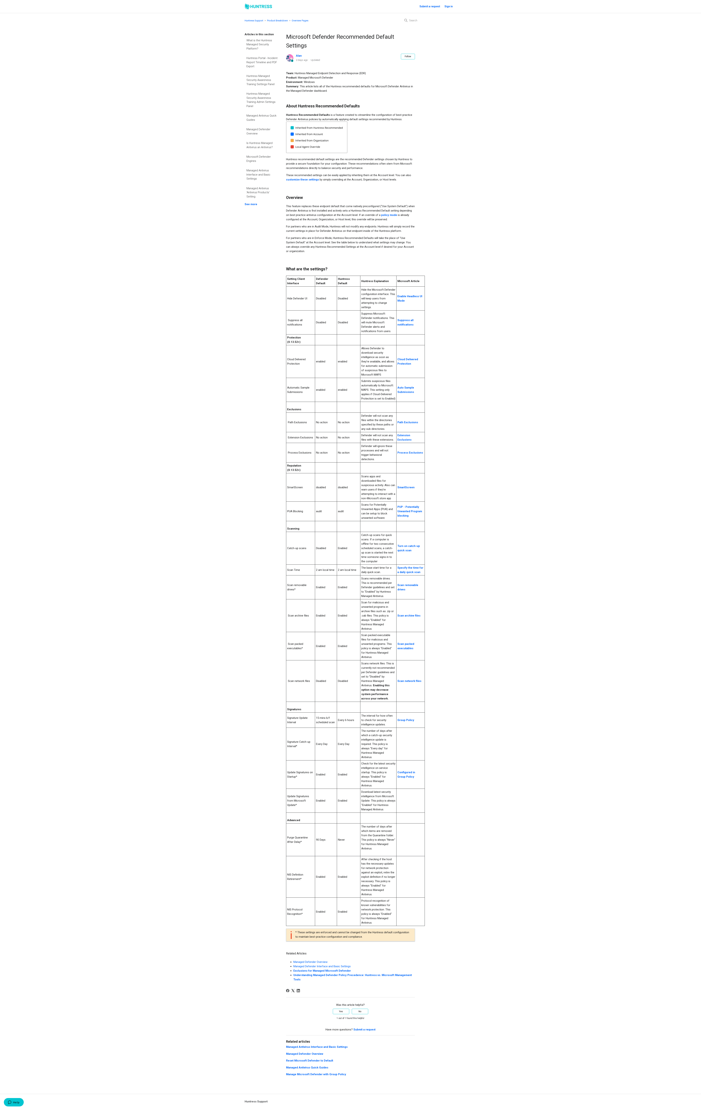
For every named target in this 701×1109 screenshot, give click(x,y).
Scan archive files (408, 615)
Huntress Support (254, 20)
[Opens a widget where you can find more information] (14, 1102)
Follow (408, 56)
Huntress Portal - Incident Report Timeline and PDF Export (261, 62)
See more (251, 204)
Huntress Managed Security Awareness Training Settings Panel (260, 80)
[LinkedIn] (298, 990)
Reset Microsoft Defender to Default (309, 1060)
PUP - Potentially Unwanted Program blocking (409, 511)
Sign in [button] (449, 6)
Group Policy (405, 720)
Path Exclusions (407, 422)
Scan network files (409, 681)
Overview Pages (300, 20)
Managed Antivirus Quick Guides (261, 117)
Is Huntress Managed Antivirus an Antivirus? (259, 145)
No (360, 1011)
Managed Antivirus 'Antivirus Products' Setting (258, 192)
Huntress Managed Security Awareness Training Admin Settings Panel (260, 100)
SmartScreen (406, 487)
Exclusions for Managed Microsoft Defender (322, 970)
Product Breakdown (277, 20)
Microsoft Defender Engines (258, 159)
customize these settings (302, 179)
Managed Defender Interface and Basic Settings (322, 966)
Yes (341, 1011)
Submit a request (430, 6)
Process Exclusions (410, 452)
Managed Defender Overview (258, 131)
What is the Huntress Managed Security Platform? (259, 44)
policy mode (389, 215)
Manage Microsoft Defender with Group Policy (316, 1074)
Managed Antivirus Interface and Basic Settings (258, 174)
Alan (299, 55)
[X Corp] (293, 990)
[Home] (258, 6)
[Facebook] (287, 990)
